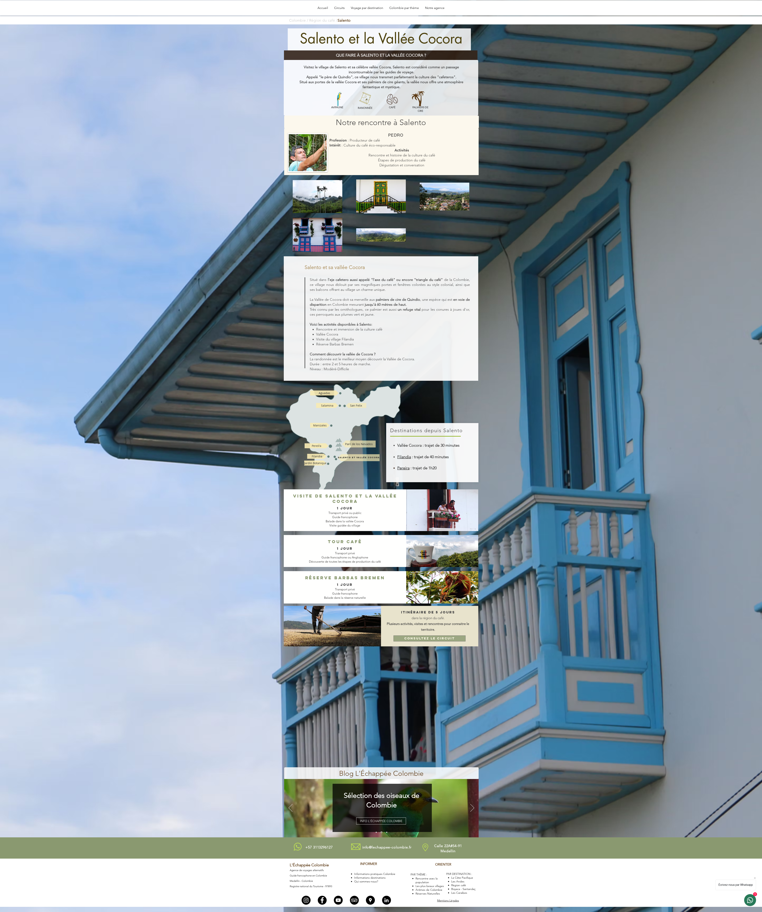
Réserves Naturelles (428, 893)
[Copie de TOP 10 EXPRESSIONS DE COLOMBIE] (381, 832)
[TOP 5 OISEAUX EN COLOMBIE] (386, 832)
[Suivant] (472, 808)
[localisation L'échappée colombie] (370, 900)
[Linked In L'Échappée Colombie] (386, 900)
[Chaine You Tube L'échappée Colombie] (338, 900)
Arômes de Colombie (429, 890)
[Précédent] (290, 808)
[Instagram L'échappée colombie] (306, 900)
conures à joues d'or (452, 309)
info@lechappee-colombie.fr (387, 847)
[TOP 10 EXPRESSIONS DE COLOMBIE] (376, 832)
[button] (339, 8)
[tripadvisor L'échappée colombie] (354, 900)
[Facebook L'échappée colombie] (322, 900)
